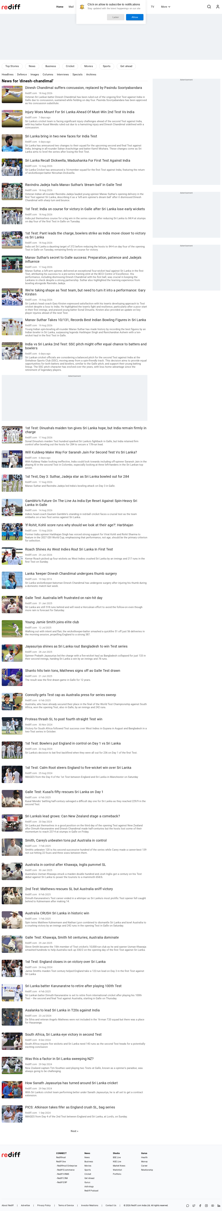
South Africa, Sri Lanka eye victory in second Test (63, 1035)
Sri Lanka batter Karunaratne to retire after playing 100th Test (73, 986)
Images (35, 74)
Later (116, 17)
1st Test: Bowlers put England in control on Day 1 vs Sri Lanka (73, 743)
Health (144, 1157)
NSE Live (117, 1161)
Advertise (25, 1205)
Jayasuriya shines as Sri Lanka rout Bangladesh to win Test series (76, 646)
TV (152, 6)
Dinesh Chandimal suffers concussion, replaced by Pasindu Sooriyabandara (83, 88)
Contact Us (111, 1205)
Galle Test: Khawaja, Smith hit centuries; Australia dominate (72, 937)
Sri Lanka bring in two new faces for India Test (61, 136)
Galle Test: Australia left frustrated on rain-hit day (63, 598)
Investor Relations (89, 1205)
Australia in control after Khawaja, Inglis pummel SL (65, 865)
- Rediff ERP (61, 1182)
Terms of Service (66, 1205)
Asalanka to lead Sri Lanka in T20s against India (62, 1010)
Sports (107, 66)
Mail (71, 6)
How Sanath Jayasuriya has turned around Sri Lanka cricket (71, 1083)
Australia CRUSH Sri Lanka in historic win (57, 913)
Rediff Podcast (91, 1191)
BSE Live (117, 1157)
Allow (135, 17)
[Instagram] (206, 1206)
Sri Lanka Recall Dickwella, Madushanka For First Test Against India (77, 161)
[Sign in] (217, 7)
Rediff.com (136, 1205)
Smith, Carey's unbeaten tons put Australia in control (66, 840)
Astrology (89, 1186)
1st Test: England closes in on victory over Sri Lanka (65, 962)
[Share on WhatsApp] (187, 1206)
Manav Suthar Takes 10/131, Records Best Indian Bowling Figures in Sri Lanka (85, 320)
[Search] (209, 7)
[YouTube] (212, 1206)
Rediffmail (61, 1157)
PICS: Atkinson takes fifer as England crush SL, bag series (70, 1107)
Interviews (63, 74)
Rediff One (61, 1161)
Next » (74, 1131)
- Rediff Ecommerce (65, 1170)
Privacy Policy (44, 1205)
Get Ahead (89, 1178)
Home (59, 6)
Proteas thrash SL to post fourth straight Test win (63, 719)
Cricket (70, 66)
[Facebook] (200, 1206)
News (32, 66)
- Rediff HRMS (62, 1174)
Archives (91, 74)
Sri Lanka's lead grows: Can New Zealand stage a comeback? (72, 816)
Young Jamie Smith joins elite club (52, 622)
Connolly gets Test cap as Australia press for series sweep (70, 695)
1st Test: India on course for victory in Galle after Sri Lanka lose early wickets (85, 209)
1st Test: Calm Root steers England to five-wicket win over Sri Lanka (78, 768)
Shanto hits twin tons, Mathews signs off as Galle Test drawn (72, 671)
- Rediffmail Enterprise (66, 1166)
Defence (22, 74)
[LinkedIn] (218, 1206)
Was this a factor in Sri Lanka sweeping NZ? (59, 1059)
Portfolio (117, 1174)
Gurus (87, 1182)
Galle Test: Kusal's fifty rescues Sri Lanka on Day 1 (64, 792)
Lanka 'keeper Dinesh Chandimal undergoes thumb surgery (71, 574)
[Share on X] (194, 1206)
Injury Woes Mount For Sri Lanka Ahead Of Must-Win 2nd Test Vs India (79, 112)
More (164, 6)
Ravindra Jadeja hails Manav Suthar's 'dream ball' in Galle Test (73, 185)
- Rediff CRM (62, 1178)
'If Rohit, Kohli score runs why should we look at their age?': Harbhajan (79, 525)
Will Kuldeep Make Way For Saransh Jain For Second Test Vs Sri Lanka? (81, 452)
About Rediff (8, 1205)
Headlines (8, 74)
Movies (88, 66)
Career (144, 1166)
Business (50, 66)
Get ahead (126, 66)
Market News (119, 1166)
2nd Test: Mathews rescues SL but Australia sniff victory (69, 889)
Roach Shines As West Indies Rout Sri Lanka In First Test (69, 549)
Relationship (147, 1170)
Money (144, 1161)
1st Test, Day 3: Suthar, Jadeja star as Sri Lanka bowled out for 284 (77, 477)
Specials (77, 74)
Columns (48, 74)
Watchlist (117, 1170)
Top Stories (12, 66)
